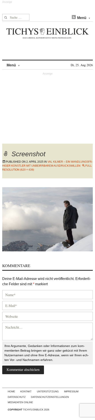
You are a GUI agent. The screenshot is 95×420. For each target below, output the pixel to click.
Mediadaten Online (20, 402)
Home (11, 391)
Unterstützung (48, 391)
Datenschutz (17, 397)
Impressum (71, 391)
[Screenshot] (47, 218)
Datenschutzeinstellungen (50, 397)
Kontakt (26, 391)
